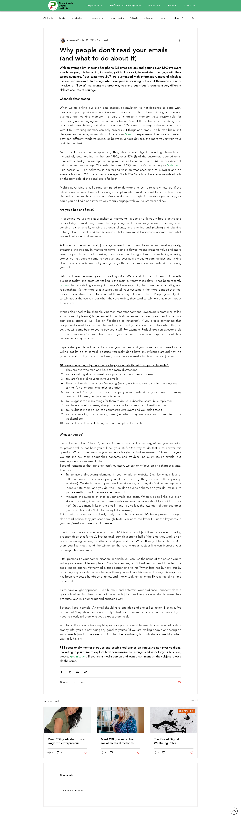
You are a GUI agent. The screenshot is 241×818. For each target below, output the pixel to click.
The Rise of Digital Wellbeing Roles (166, 741)
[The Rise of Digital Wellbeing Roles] (173, 720)
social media (117, 17)
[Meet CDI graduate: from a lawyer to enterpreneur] (67, 720)
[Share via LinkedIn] (77, 672)
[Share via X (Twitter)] (69, 672)
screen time (97, 17)
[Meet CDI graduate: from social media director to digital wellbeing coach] (120, 720)
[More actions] (179, 40)
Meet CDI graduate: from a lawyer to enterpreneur (66, 741)
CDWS (134, 17)
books (164, 17)
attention (149, 17)
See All (194, 700)
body (62, 17)
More (176, 17)
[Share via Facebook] (61, 672)
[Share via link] (85, 672)
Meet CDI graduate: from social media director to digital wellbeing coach (118, 741)
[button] (193, 17)
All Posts (48, 17)
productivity (77, 17)
